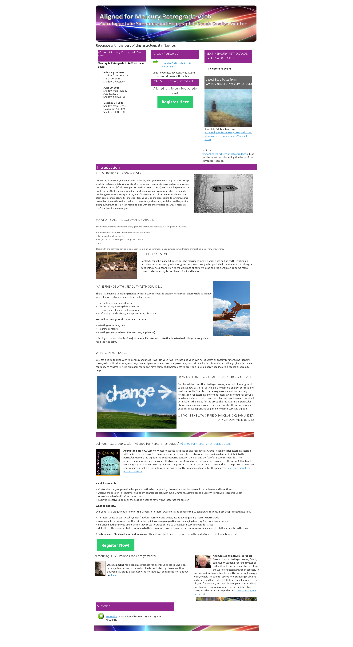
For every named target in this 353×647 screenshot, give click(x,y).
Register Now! (115, 545)
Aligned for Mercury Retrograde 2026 (205, 443)
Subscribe (111, 616)
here (113, 575)
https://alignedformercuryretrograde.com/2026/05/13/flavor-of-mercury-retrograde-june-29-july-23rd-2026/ (239, 136)
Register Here (175, 101)
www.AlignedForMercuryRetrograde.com (225, 153)
